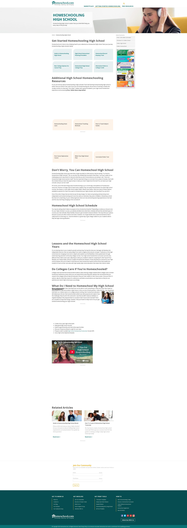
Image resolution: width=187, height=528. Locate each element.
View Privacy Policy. (83, 526)
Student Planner (100, 504)
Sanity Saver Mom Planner (102, 502)
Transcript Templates (101, 499)
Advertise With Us (79, 508)
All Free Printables (100, 508)
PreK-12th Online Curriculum (124, 37)
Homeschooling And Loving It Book (104, 506)
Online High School (121, 43)
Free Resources (127, 6)
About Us (55, 499)
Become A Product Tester (81, 502)
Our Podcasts (56, 506)
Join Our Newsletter (79, 499)
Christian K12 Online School (123, 40)
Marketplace (89, 6)
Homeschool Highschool (123, 508)
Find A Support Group (80, 506)
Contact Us (55, 502)
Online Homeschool (122, 46)
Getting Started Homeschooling (107, 6)
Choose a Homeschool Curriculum (126, 502)
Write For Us (78, 504)
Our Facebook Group (58, 508)
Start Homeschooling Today (124, 499)
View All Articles (121, 510)
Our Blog (55, 504)
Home (53, 35)
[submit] (124, 3)
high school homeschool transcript (77, 331)
